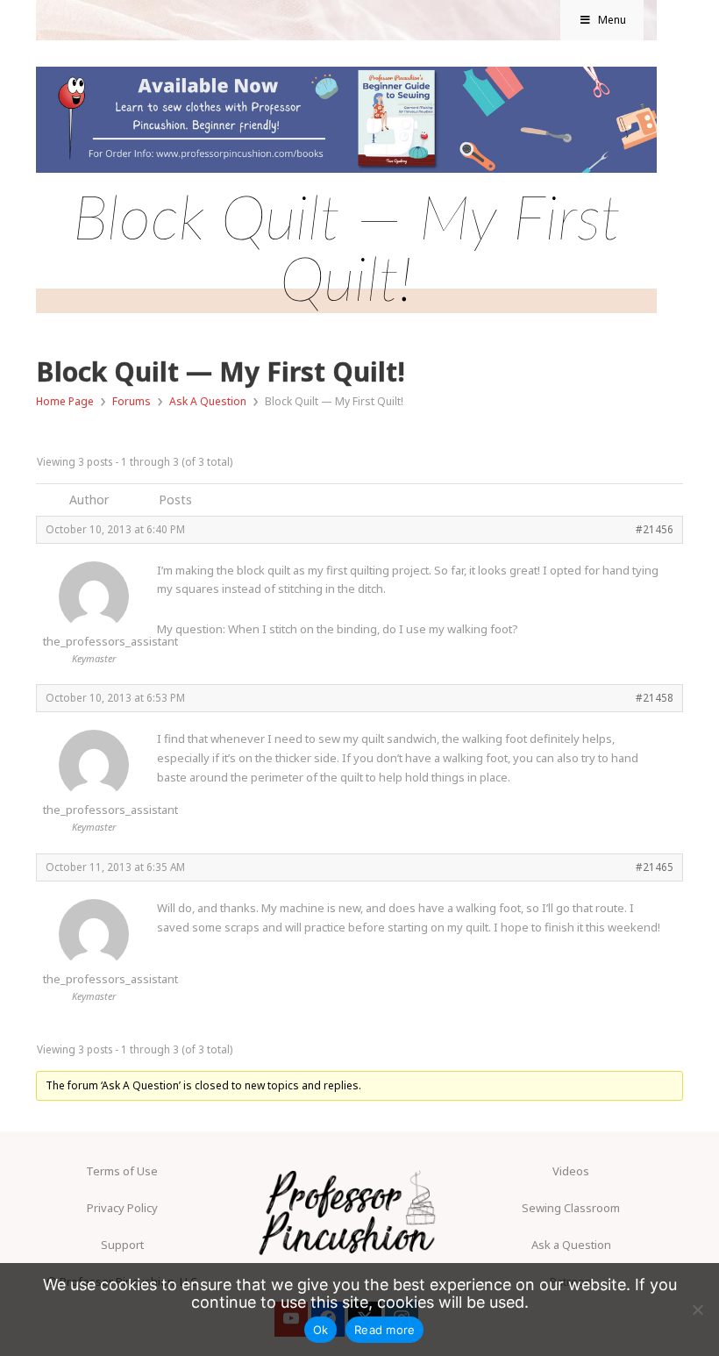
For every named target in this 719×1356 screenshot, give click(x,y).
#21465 (654, 867)
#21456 (654, 529)
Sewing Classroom (571, 1208)
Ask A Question (207, 401)
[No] (697, 1309)
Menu (612, 19)
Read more (384, 1330)
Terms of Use (122, 1171)
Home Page (65, 401)
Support (122, 1245)
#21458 (654, 697)
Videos (570, 1171)
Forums (131, 401)
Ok (321, 1330)
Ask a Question (571, 1245)
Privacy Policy (122, 1208)
